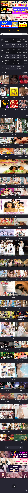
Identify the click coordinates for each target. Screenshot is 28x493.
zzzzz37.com (14, 30)
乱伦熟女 (19, 52)
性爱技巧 (25, 63)
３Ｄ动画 (25, 44)
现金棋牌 (19, 41)
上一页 (11, 447)
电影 (2, 51)
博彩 (2, 40)
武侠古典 (25, 60)
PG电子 (6, 39)
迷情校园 (7, 63)
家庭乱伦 (13, 60)
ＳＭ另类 (25, 46)
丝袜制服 (13, 46)
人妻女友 (19, 60)
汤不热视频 (25, 66)
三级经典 (3, 115)
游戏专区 (25, 39)
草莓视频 (19, 66)
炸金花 (13, 41)
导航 (2, 67)
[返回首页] (26, 490)
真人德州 (13, 39)
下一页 (16, 447)
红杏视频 (7, 68)
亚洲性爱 (7, 50)
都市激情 (7, 60)
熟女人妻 (7, 46)
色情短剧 (19, 68)
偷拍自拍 (13, 50)
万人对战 (19, 39)
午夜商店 (13, 66)
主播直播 (19, 46)
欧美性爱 (25, 50)
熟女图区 (19, 57)
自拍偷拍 (13, 44)
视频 (2, 45)
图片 (2, 56)
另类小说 (13, 63)
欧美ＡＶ (19, 44)
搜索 (25, 34)
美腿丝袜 (7, 57)
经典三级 (13, 52)
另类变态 (25, 52)
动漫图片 (25, 55)
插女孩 (7, 66)
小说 (2, 61)
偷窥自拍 (7, 55)
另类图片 (25, 57)
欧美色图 (19, 55)
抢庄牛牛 (25, 41)
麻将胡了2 (7, 41)
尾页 (21, 447)
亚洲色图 (13, 55)
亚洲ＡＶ (7, 44)
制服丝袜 (7, 52)
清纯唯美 (13, 57)
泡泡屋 (13, 68)
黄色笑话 (19, 63)
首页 (7, 447)
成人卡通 (19, 50)
